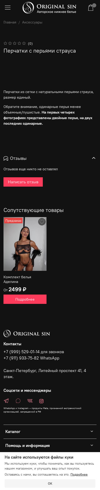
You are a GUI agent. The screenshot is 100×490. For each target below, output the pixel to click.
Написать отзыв (23, 182)
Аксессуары (32, 22)
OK (50, 483)
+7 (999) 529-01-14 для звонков (33, 351)
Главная (9, 22)
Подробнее (25, 299)
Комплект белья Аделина (17, 279)
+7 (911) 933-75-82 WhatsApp (31, 358)
